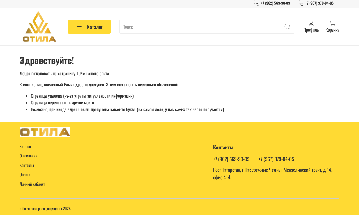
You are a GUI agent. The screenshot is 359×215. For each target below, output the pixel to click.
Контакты (27, 165)
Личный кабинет (32, 184)
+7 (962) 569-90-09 (275, 3)
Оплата (25, 174)
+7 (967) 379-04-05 (319, 3)
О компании (29, 156)
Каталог (95, 26)
